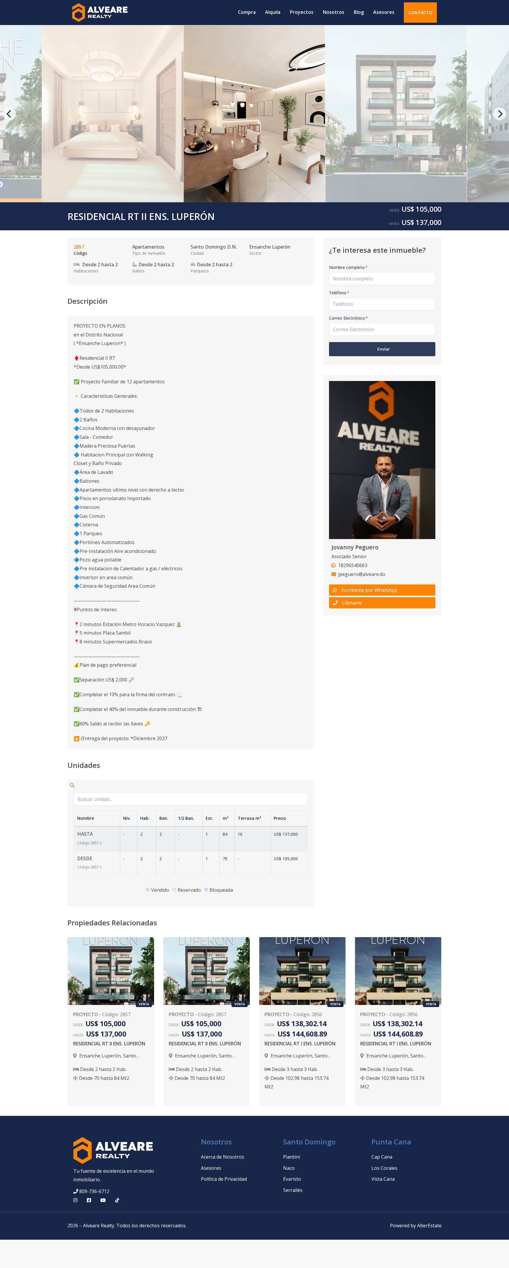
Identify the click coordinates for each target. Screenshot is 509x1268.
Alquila (272, 12)
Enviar (383, 349)
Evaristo (292, 1179)
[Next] (499, 113)
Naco (289, 1168)
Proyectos (301, 12)
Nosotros (333, 12)
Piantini (291, 1157)
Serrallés (293, 1190)
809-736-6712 (94, 1191)
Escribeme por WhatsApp (369, 590)
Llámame (352, 602)
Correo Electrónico (348, 318)
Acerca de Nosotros (222, 1157)
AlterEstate (429, 1225)
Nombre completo (348, 267)
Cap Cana (381, 1157)
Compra (247, 12)
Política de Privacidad (224, 1179)
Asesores (383, 12)
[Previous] (9, 113)
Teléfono (339, 292)
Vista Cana (383, 1179)
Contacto (420, 12)
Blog (359, 12)
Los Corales (384, 1168)
